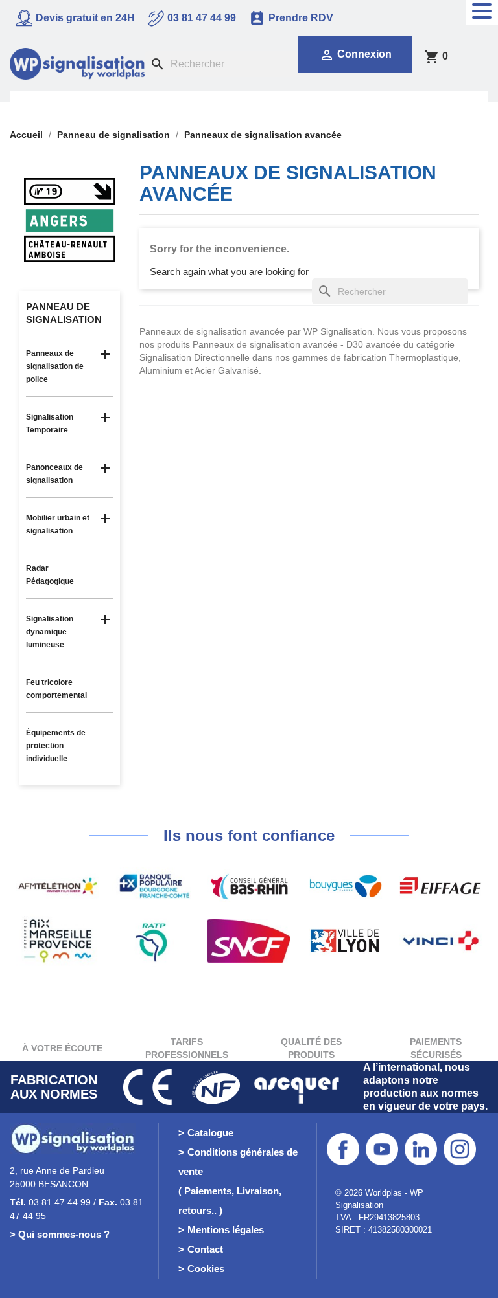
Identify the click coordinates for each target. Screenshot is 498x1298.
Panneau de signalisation (64, 313)
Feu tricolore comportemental (56, 689)
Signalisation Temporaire (49, 423)
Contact (205, 1249)
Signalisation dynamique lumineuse (49, 631)
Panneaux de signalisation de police (55, 366)
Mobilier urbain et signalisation (57, 524)
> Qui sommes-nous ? (60, 1234)
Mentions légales (225, 1229)
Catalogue (210, 1132)
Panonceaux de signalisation (54, 474)
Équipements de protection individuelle (56, 745)
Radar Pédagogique (50, 575)
